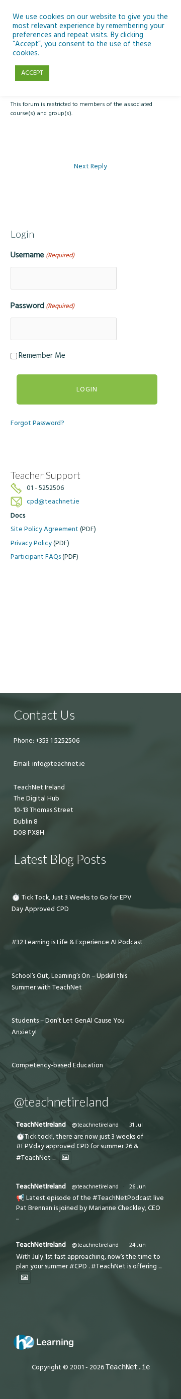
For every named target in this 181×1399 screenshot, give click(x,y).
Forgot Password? (37, 423)
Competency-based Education (57, 1065)
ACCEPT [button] (32, 72)
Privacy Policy (31, 543)
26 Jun (137, 1186)
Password (42, 305)
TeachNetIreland (41, 1124)
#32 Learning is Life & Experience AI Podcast (77, 942)
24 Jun (137, 1245)
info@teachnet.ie (58, 763)
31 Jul (136, 1125)
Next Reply (90, 166)
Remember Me (42, 355)
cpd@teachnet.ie (53, 501)
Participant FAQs (36, 556)
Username (42, 254)
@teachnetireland (95, 1125)
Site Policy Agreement (44, 529)
